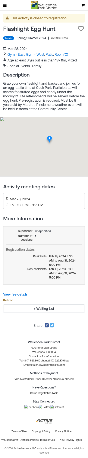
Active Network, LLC (25, 448)
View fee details (15, 294)
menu (5, 5)
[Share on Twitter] (51, 326)
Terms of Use (47, 439)
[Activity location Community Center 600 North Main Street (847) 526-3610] (49, 136)
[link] (16, 54)
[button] (81, 29)
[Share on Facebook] (46, 326)
